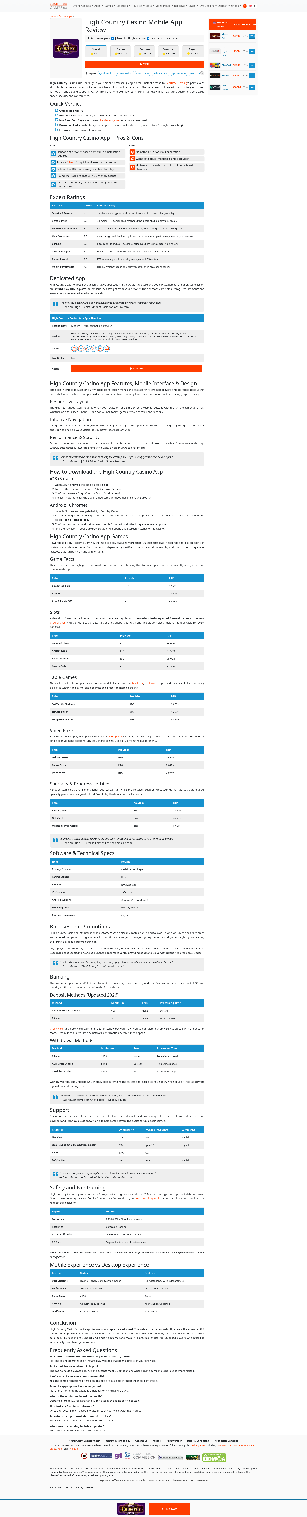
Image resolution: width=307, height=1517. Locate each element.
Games (109, 5)
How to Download (199, 73)
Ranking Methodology (118, 1440)
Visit (146, 64)
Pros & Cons (142, 73)
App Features (179, 73)
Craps (192, 5)
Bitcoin (71, 162)
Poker (60, 1448)
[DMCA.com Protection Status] (214, 1457)
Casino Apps (65, 16)
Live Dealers (207, 5)
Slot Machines (224, 1445)
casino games (198, 1445)
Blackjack (123, 5)
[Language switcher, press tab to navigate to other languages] (252, 6)
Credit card (57, 1028)
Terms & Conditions (198, 1440)
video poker (115, 736)
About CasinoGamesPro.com (84, 1440)
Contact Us (141, 1440)
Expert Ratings (125, 73)
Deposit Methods (229, 5)
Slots (149, 5)
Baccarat (179, 5)
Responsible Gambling (226, 1440)
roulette (150, 683)
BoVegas (226, 76)
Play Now (138, 368)
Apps (97, 5)
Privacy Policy (174, 1440)
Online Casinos (82, 5)
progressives (58, 622)
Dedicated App (160, 73)
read (252, 36)
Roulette (137, 5)
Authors (157, 1440)
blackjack (137, 683)
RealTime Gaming (176, 83)
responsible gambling (149, 1198)
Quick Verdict (106, 73)
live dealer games (110, 120)
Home (53, 16)
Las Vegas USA (225, 51)
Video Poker (163, 5)
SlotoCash (226, 65)
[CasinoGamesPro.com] (58, 6)
